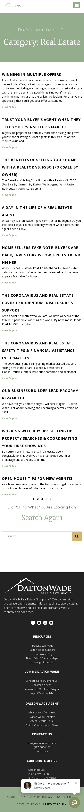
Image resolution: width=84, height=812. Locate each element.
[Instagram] (45, 623)
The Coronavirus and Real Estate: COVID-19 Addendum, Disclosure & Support (38, 302)
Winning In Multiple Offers (31, 74)
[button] (76, 5)
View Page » (9, 107)
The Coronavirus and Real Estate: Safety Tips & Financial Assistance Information (38, 350)
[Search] (77, 536)
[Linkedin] (51, 623)
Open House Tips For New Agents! (37, 478)
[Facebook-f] (33, 623)
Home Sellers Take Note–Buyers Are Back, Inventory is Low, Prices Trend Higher (41, 255)
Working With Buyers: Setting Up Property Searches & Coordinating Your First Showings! (39, 438)
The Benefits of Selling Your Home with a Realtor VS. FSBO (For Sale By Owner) (40, 167)
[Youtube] (39, 623)
